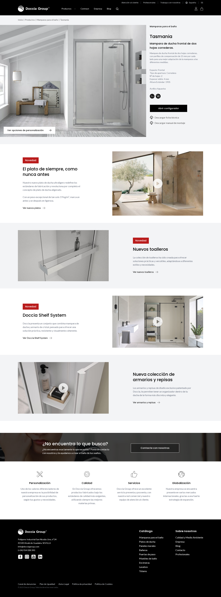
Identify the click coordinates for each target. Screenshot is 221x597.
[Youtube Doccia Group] (33, 556)
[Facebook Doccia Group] (20, 556)
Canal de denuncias (27, 584)
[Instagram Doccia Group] (27, 556)
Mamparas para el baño (47, 19)
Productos (30, 19)
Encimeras (144, 562)
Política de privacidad (82, 584)
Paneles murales (147, 545)
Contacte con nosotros (155, 448)
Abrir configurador (168, 108)
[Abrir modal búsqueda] (117, 9)
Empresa (98, 8)
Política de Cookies (104, 584)
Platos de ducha (147, 541)
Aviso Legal (63, 584)
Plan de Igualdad (47, 584)
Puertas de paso (147, 554)
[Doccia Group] (33, 9)
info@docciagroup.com (28, 546)
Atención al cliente (129, 3)
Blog (109, 8)
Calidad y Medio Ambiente (189, 537)
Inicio (20, 19)
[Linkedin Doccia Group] (40, 556)
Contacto (180, 550)
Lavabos (143, 566)
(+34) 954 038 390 (26, 550)
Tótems (143, 571)
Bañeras (143, 550)
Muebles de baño (148, 558)
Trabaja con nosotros (170, 3)
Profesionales (149, 3)
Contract (85, 8)
